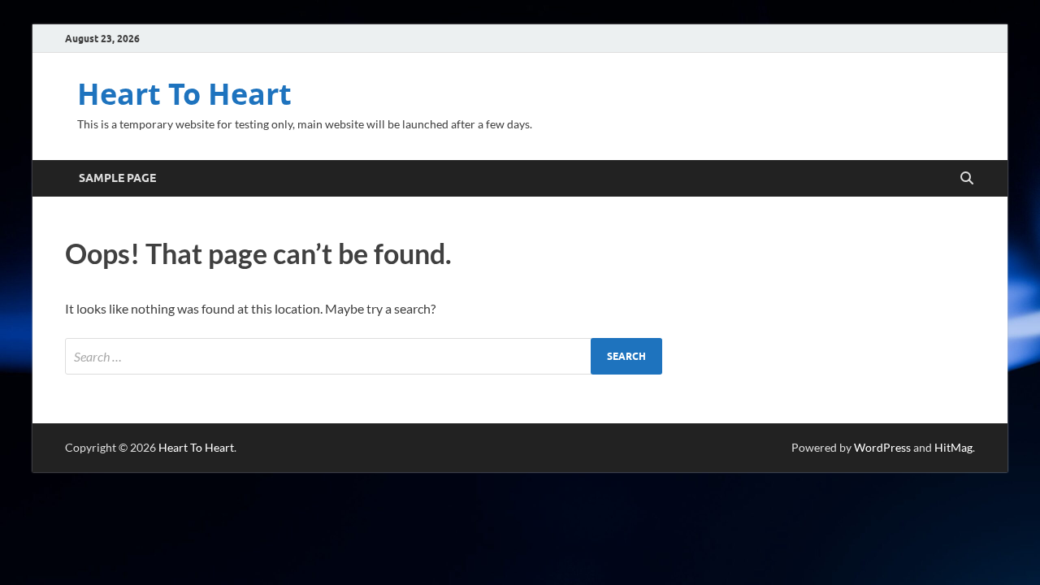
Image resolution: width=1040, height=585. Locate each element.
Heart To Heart (184, 94)
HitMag (953, 447)
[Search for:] (363, 356)
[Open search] (967, 178)
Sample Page (117, 177)
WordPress (882, 447)
